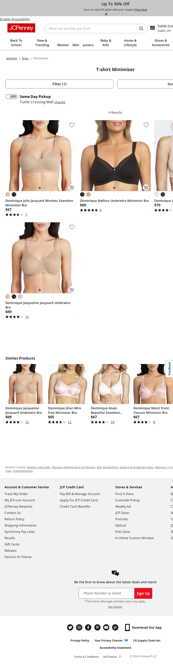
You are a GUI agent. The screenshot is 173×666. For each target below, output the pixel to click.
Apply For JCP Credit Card (79, 500)
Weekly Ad (123, 506)
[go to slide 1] (106, 14)
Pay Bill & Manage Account (80, 494)
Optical (120, 525)
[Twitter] (70, 627)
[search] (143, 28)
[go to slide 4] (118, 14)
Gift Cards (12, 544)
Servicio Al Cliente (18, 557)
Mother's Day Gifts (38, 467)
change (59, 102)
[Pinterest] (97, 627)
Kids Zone (122, 531)
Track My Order (16, 494)
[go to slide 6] (126, 14)
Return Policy (14, 519)
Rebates (11, 550)
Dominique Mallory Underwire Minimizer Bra (114, 200)
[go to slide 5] (122, 14)
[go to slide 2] (110, 14)
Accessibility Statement (115, 648)
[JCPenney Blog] (115, 627)
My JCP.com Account (20, 500)
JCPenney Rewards (18, 506)
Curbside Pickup (127, 500)
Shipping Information (21, 525)
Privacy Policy (80, 640)
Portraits (121, 519)
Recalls (10, 538)
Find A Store (124, 494)
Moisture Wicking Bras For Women (73, 467)
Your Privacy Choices (108, 640)
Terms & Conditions (86, 657)
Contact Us (13, 513)
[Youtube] (106, 627)
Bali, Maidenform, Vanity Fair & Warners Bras (125, 467)
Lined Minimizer (23, 471)
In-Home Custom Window (134, 538)
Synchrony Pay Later (20, 531)
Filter (59, 83)
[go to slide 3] (114, 14)
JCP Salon (122, 513)
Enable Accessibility (15, 19)
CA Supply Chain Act (146, 640)
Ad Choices (110, 657)
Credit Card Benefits (75, 506)
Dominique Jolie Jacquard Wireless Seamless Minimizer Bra (39, 202)
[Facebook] (88, 627)
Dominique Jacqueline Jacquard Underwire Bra (37, 305)
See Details (115, 607)
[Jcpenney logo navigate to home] (21, 27)
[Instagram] (79, 627)
